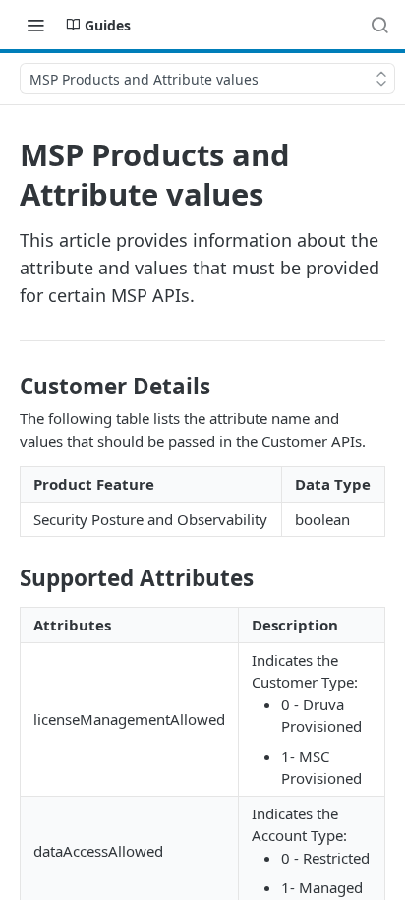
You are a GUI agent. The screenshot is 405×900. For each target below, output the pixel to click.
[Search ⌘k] (379, 24)
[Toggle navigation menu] (35, 24)
